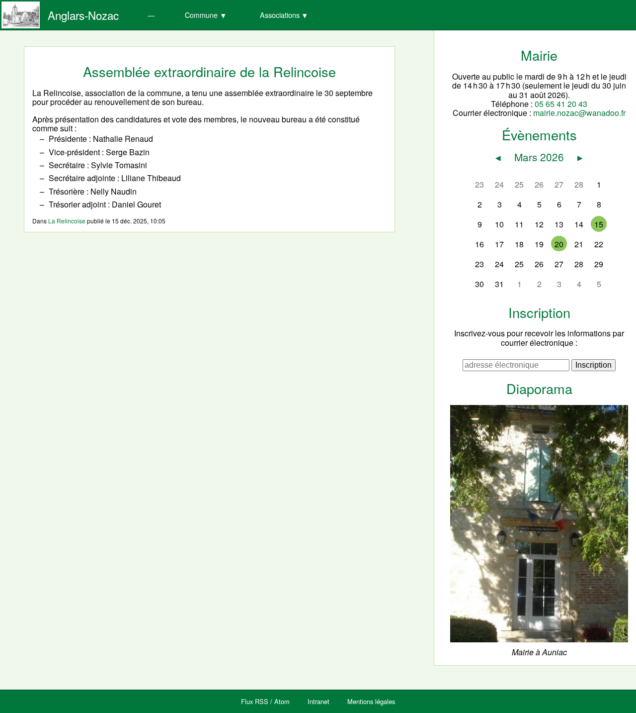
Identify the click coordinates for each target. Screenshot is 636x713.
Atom (282, 701)
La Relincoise (66, 220)
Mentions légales (371, 701)
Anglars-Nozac (83, 15)
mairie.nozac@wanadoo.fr (579, 112)
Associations (280, 14)
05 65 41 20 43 (561, 103)
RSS (261, 701)
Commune (201, 14)
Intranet (318, 701)
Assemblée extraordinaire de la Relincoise (209, 71)
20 (559, 244)
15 (598, 224)
